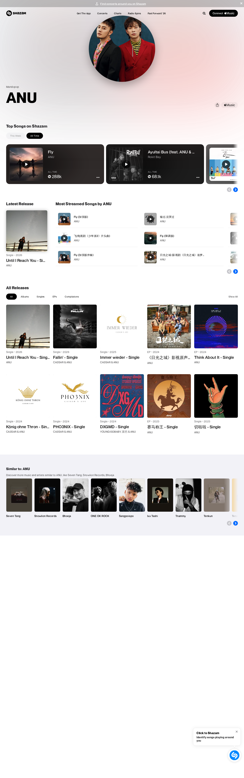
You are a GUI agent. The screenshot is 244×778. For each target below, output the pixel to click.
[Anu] (236, 257)
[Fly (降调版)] (183, 238)
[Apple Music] (12, 271)
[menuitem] (84, 13)
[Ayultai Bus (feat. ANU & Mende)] (236, 238)
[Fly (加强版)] (97, 219)
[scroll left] (229, 189)
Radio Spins (134, 13)
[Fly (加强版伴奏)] (97, 257)
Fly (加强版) (81, 216)
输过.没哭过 (167, 216)
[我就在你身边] (236, 219)
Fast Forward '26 (157, 13)
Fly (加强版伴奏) (84, 255)
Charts (117, 13)
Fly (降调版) (167, 236)
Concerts (102, 13)
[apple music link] (229, 105)
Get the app (84, 13)
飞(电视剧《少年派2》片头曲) (92, 236)
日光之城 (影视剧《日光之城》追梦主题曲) (186, 255)
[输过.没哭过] (183, 219)
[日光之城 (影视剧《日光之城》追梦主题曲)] (183, 257)
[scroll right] (235, 189)
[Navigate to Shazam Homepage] (16, 13)
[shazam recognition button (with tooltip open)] (234, 755)
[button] (241, 3)
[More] (133, 219)
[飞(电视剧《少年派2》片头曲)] (97, 238)
